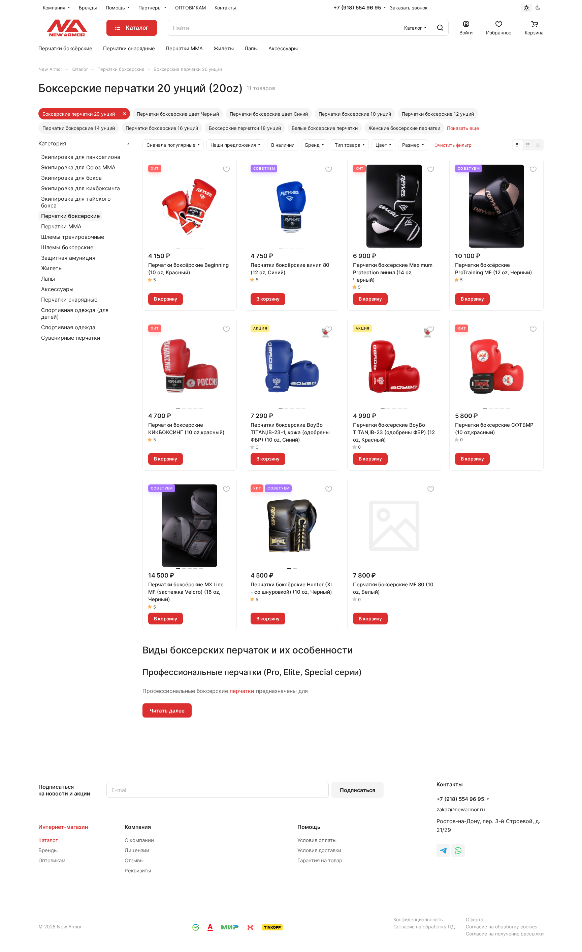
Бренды (48, 850)
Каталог (48, 840)
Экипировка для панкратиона (80, 156)
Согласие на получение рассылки (505, 933)
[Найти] (440, 28)
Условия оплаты (316, 840)
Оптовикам (51, 860)
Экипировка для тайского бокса (76, 202)
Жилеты (52, 268)
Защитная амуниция (68, 257)
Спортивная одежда (68, 327)
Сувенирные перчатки (70, 337)
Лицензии (137, 850)
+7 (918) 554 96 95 (357, 8)
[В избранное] (226, 169)
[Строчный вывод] (528, 145)
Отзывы (134, 860)
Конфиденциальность (418, 919)
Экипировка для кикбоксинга (80, 188)
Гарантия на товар (319, 860)
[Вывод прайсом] (538, 145)
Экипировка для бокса (71, 177)
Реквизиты (138, 870)
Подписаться (357, 790)
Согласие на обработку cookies (501, 926)
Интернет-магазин (63, 826)
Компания (138, 826)
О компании (139, 840)
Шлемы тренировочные (72, 236)
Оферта (474, 919)
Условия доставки (319, 850)
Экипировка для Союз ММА (78, 167)
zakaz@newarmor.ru (461, 809)
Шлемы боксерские (67, 247)
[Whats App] (458, 850)
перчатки (242, 691)
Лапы (48, 278)
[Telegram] (443, 850)
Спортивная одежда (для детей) (74, 313)
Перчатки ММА (61, 226)
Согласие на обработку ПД (424, 926)
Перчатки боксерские (70, 216)
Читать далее (167, 710)
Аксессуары (57, 289)
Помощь (308, 826)
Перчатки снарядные (69, 299)
